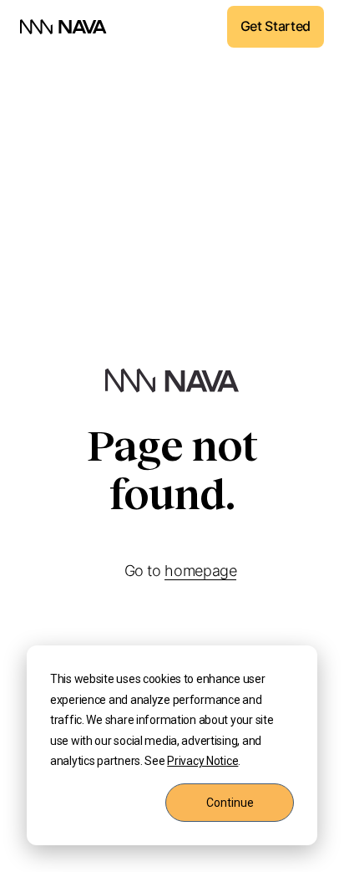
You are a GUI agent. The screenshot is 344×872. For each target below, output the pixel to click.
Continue (230, 802)
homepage (200, 570)
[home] (63, 26)
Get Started (275, 26)
